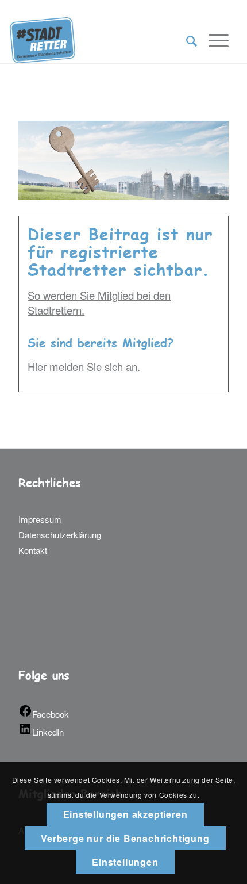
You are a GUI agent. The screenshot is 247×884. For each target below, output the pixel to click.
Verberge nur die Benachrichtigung (125, 838)
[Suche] (186, 40)
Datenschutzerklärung (59, 535)
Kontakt (32, 550)
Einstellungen (125, 861)
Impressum (39, 519)
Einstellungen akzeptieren (125, 814)
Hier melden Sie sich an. (84, 366)
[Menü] (213, 40)
